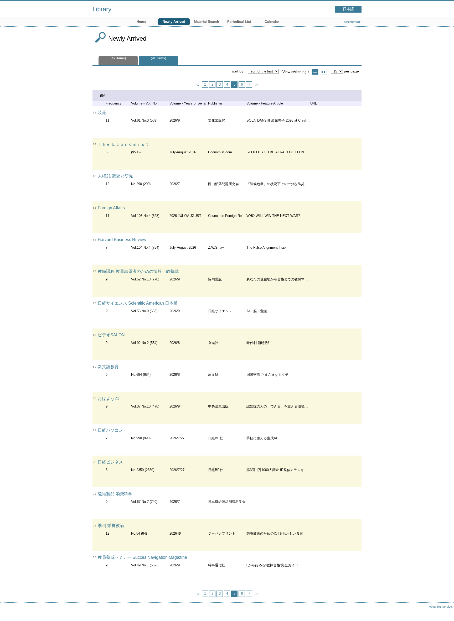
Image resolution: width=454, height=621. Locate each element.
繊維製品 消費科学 (115, 494)
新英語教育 (108, 366)
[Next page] (256, 84)
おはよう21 (108, 398)
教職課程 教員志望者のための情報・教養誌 (138, 271)
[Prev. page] (197, 84)
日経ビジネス (110, 462)
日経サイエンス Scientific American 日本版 (138, 303)
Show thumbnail (323, 72)
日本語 (348, 9)
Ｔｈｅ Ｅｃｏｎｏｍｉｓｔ (123, 144)
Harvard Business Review (122, 239)
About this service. (441, 606)
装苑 (102, 112)
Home (141, 22)
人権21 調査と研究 (115, 176)
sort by (237, 71)
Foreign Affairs (111, 208)
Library (101, 9)
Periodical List (239, 22)
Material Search (206, 22)
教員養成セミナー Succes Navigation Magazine (142, 557)
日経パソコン (110, 430)
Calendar (272, 22)
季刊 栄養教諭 (111, 525)
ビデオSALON (111, 335)
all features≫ (352, 21)
